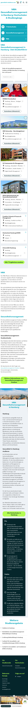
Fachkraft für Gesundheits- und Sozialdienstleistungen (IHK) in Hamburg (13, 642)
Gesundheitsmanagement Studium (10, 368)
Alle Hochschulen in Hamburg (14, 514)
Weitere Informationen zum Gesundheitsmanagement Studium (14, 380)
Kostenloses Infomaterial (12, 111)
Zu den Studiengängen (16, 706)
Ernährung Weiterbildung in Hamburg (12, 637)
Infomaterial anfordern (5, 706)
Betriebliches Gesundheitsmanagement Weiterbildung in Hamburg (13, 632)
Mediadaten (17, 665)
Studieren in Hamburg (8, 628)
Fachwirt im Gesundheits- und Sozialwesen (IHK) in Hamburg (14, 647)
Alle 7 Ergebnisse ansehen (14, 262)
